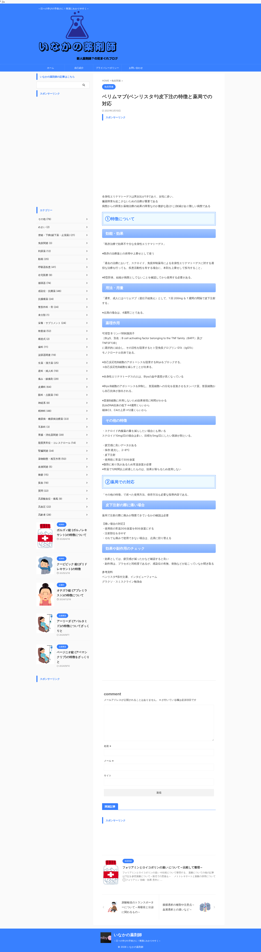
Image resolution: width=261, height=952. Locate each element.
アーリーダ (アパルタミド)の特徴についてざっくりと (73, 625)
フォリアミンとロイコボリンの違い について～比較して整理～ (163, 867)
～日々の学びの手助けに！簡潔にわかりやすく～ (137, 940)
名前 (107, 745)
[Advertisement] (159, 156)
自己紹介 (79, 67)
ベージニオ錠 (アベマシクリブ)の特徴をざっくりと (73, 656)
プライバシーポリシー (107, 67)
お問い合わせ (136, 67)
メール (109, 760)
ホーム (50, 67)
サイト (107, 775)
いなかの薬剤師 (128, 934)
